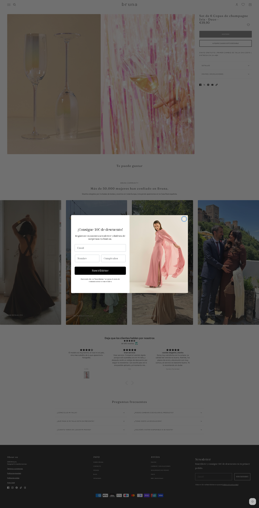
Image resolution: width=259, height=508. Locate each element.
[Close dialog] (184, 219)
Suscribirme (100, 271)
